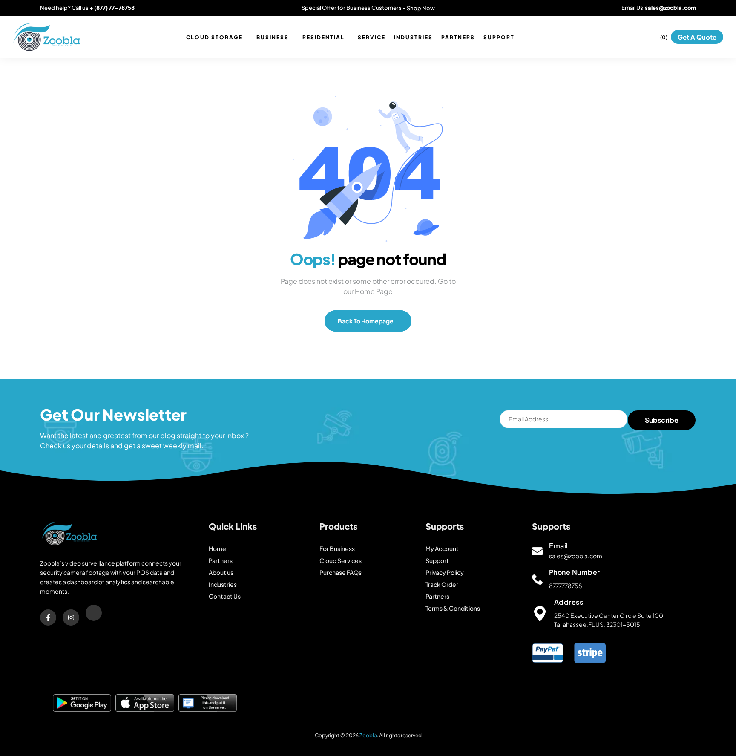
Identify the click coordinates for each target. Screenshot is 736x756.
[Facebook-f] (48, 617)
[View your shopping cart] (655, 36)
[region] (368, 730)
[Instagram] (71, 617)
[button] (697, 37)
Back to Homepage (366, 321)
